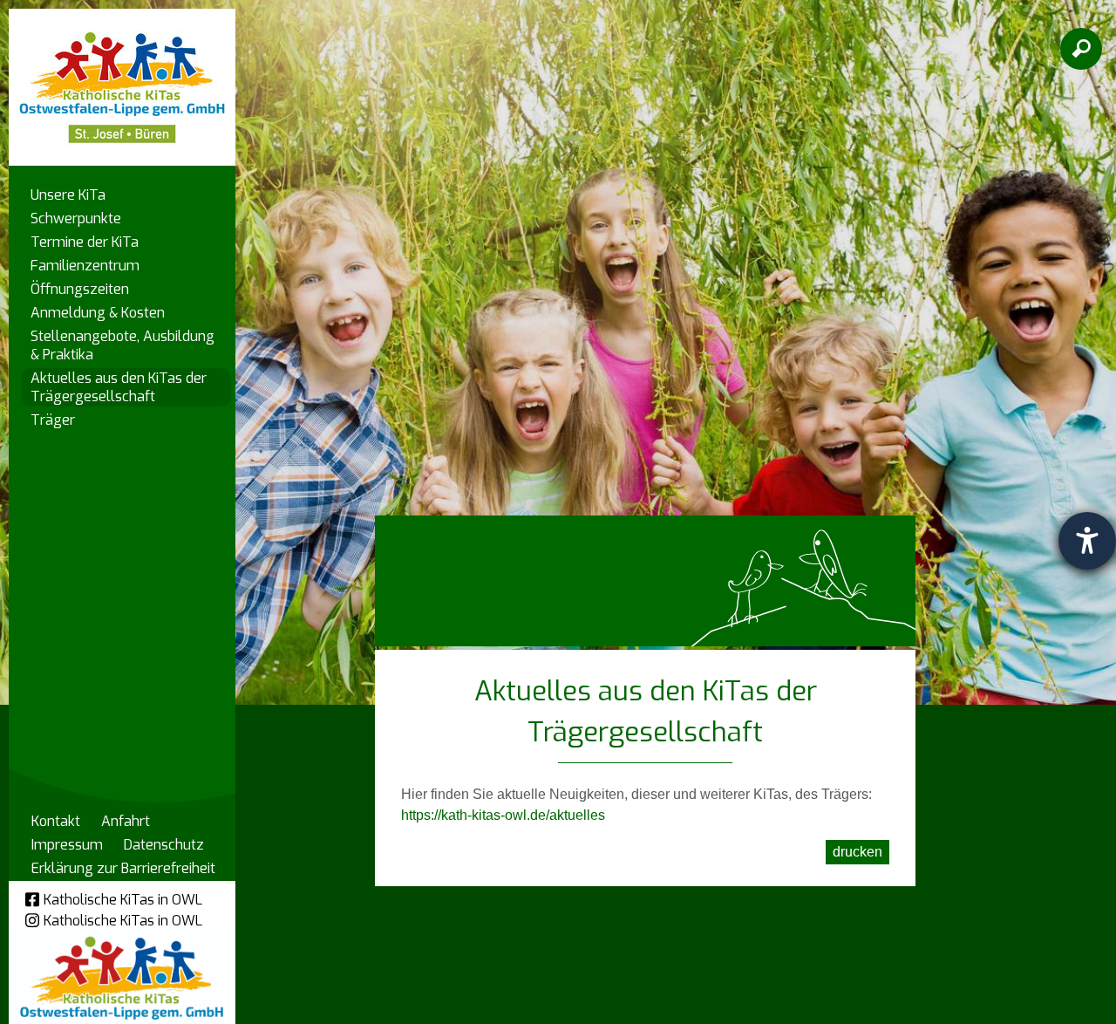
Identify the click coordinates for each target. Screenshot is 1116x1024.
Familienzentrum (85, 265)
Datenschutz (164, 845)
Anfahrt (125, 821)
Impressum (67, 845)
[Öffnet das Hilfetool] (1087, 541)
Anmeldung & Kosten (98, 313)
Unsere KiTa (68, 195)
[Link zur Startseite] (122, 79)
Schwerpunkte (76, 218)
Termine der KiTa (85, 242)
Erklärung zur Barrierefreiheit (123, 868)
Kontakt (55, 821)
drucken (857, 851)
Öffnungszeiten (80, 289)
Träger (53, 420)
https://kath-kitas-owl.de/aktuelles (503, 815)
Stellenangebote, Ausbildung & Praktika (122, 345)
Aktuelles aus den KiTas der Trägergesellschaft (119, 387)
